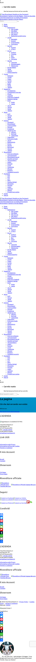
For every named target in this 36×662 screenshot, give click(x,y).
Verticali (13, 134)
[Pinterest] (18, 520)
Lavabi (9, 37)
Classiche (14, 62)
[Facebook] (18, 514)
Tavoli (9, 82)
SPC (8, 177)
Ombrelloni (10, 137)
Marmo (9, 190)
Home (5, 24)
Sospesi (13, 41)
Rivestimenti (11, 124)
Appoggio (14, 39)
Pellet (13, 102)
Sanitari (9, 46)
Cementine (10, 167)
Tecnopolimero (12, 160)
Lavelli (9, 77)
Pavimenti (10, 122)
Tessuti (9, 107)
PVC (8, 175)
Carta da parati (12, 155)
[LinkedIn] (18, 523)
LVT (8, 179)
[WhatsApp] (18, 535)
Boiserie (10, 170)
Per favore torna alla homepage (9, 411)
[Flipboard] (18, 529)
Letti (8, 114)
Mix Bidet (14, 31)
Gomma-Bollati (12, 182)
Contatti (2, 461)
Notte (5, 112)
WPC (9, 180)
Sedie (9, 84)
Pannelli (9, 164)
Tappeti (9, 71)
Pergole (9, 127)
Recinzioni (10, 147)
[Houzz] (18, 526)
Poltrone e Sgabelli (13, 97)
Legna (13, 104)
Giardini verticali (12, 159)
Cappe (9, 79)
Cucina (6, 74)
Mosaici (9, 169)
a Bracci (13, 132)
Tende (9, 69)
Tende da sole (11, 130)
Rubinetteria (11, 27)
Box (12, 56)
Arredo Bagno (11, 67)
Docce (9, 51)
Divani (9, 94)
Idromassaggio (15, 64)
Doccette (14, 59)
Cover (9, 165)
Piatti (13, 57)
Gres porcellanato (12, 154)
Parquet (9, 185)
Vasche (9, 61)
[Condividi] (18, 541)
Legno (9, 162)
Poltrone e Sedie (12, 139)
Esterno (6, 120)
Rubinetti (10, 76)
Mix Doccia (14, 32)
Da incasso (14, 44)
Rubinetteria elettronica (18, 36)
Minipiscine (14, 66)
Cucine (9, 81)
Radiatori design (12, 99)
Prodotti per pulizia (13, 192)
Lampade (10, 96)
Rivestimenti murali (13, 157)
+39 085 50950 (7, 430)
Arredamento (11, 91)
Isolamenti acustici (13, 172)
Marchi (6, 195)
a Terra (13, 49)
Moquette (10, 184)
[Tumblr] (18, 532)
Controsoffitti (11, 125)
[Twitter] (18, 517)
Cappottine (14, 135)
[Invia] (18, 21)
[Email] (18, 538)
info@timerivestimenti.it (7, 433)
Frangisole (10, 129)
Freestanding (15, 42)
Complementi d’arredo (14, 92)
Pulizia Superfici (12, 72)
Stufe (9, 100)
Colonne (13, 54)
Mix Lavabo (14, 29)
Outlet (6, 193)
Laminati (10, 189)
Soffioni (13, 52)
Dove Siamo (3, 474)
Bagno (6, 26)
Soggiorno (7, 89)
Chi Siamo (3, 472)
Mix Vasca (14, 34)
